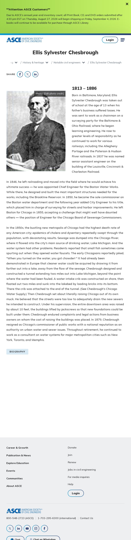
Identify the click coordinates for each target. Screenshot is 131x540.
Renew (72, 462)
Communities (14, 478)
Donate (72, 447)
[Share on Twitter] (28, 74)
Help (70, 484)
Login (110, 40)
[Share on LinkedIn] (35, 74)
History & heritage (33, 62)
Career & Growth (17, 447)
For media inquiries (79, 477)
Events (10, 470)
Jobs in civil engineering (82, 469)
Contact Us (86, 518)
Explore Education (17, 463)
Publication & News (18, 455)
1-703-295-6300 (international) (57, 518)
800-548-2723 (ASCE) (20, 518)
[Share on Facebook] (20, 74)
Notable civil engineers (67, 62)
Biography (17, 351)
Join (70, 454)
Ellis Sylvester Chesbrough (105, 62)
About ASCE (14, 486)
